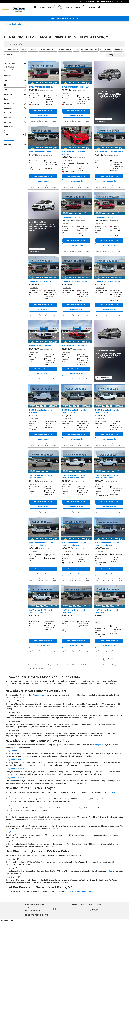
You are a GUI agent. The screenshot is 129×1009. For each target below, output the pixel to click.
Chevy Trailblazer (12, 805)
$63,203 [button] (40, 617)
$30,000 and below (89, 49)
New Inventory (42, 6)
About (82, 904)
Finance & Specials (69, 6)
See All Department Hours (32, 910)
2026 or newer (11, 49)
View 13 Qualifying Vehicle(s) (103, 120)
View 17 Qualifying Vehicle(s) (37, 249)
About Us (84, 6)
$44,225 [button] (106, 417)
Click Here (75, 18)
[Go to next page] (123, 659)
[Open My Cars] (99, 6)
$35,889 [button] (73, 286)
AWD (76, 49)
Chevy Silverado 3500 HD (15, 778)
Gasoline (33, 49)
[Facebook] (54, 909)
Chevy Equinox (11, 814)
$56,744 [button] (106, 549)
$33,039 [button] (73, 221)
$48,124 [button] (40, 417)
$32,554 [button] (106, 221)
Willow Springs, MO (99, 745)
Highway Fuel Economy (10, 130)
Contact (74, 904)
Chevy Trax (9, 796)
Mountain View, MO (39, 695)
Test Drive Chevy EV (92, 6)
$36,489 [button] (106, 156)
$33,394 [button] (106, 286)
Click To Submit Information (43, 110)
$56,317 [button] (40, 549)
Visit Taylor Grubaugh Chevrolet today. (84, 891)
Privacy (90, 904)
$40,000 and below (48, 49)
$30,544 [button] (41, 286)
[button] (109, 623)
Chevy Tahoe (10, 832)
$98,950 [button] (73, 158)
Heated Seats (65, 49)
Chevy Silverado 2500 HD (15, 769)
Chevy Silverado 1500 (13, 760)
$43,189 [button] (73, 91)
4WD (23, 49)
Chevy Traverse (11, 823)
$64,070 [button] (74, 549)
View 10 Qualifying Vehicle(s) (103, 378)
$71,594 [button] (106, 482)
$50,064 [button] (41, 91)
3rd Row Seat (105, 49)
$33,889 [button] (73, 350)
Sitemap (99, 904)
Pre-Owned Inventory (51, 6)
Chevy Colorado (11, 751)
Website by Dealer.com (94, 910)
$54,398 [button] (73, 617)
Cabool (110, 871)
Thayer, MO (111, 792)
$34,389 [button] (40, 350)
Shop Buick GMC (60, 7)
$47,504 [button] (73, 417)
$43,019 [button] (40, 156)
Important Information (101, 121)
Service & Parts (77, 6)
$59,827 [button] (106, 617)
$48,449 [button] (74, 482)
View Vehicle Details (43, 115)
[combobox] (15, 134)
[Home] (5, 9)
